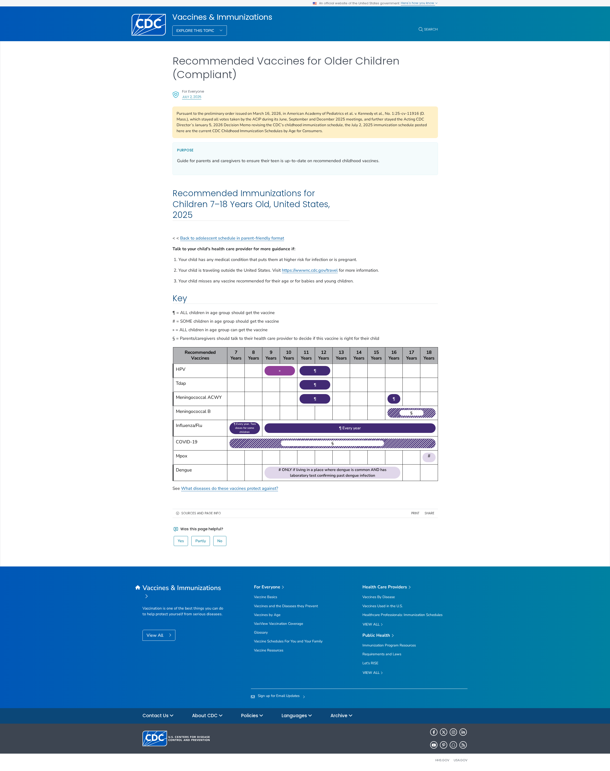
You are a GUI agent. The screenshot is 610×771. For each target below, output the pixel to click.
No (219, 541)
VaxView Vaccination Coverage (278, 623)
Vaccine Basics (265, 597)
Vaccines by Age (267, 614)
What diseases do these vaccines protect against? (229, 488)
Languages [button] (295, 715)
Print (415, 513)
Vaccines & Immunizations (222, 17)
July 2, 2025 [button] (191, 96)
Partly (200, 541)
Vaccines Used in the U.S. (382, 606)
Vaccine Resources (268, 650)
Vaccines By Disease (378, 597)
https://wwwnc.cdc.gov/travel (310, 270)
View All (155, 635)
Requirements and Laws (381, 654)
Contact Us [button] (156, 715)
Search (431, 29)
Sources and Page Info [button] (201, 513)
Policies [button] (250, 715)
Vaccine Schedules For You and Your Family (288, 641)
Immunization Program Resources (389, 645)
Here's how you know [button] (418, 3)
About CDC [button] (205, 715)
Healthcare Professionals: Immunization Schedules (402, 614)
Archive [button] (339, 715)
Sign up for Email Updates (279, 695)
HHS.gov (442, 760)
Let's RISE (370, 663)
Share (429, 513)
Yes (181, 541)
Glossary (261, 632)
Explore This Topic (195, 30)
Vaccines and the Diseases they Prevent (286, 606)
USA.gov (461, 760)
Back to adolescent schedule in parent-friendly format (232, 238)
